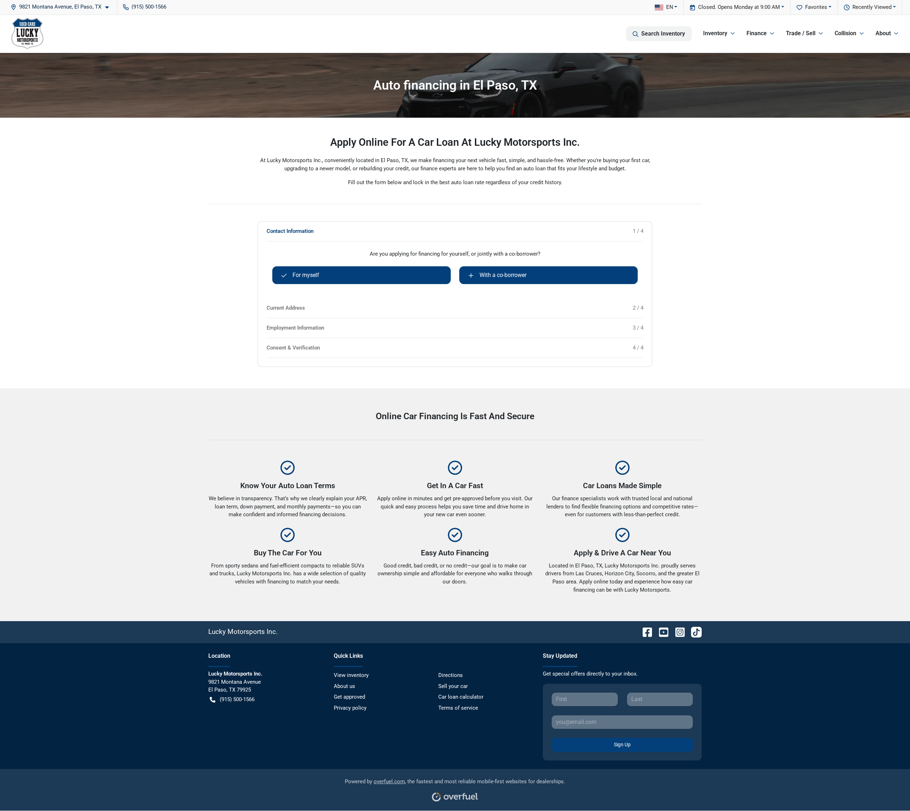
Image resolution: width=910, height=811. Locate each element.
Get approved (349, 697)
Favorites (816, 7)
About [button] (883, 33)
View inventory (351, 675)
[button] (62, 7)
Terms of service (458, 708)
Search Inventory (663, 33)
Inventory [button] (715, 33)
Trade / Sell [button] (800, 33)
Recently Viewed (872, 7)
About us (344, 686)
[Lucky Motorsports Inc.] (27, 34)
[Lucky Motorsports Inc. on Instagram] (677, 632)
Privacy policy (350, 708)
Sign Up (622, 744)
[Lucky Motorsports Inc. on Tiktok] (693, 632)
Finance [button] (756, 33)
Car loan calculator (460, 697)
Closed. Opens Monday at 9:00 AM (739, 7)
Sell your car (453, 686)
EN (669, 7)
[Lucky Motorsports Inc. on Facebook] (644, 632)
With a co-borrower (503, 275)
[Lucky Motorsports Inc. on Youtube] (661, 632)
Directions (450, 675)
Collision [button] (845, 33)
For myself (306, 275)
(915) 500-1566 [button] (149, 7)
